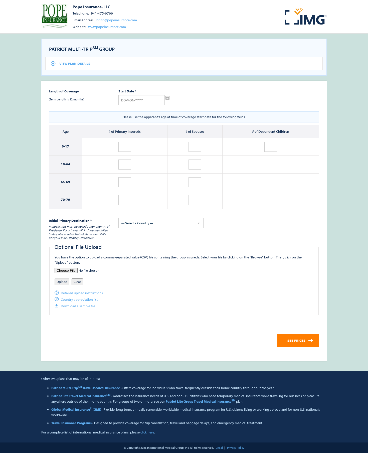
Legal (219, 447)
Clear (77, 281)
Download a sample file (78, 306)
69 (68, 182)
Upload (62, 281)
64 (68, 164)
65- (63, 182)
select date (167, 98)
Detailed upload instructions (82, 293)
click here (147, 432)
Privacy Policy (235, 447)
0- (63, 146)
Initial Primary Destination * (70, 220)
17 (67, 146)
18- (63, 164)
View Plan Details (74, 63)
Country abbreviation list (79, 299)
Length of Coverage (64, 91)
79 (68, 199)
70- (63, 199)
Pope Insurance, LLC (91, 6)
